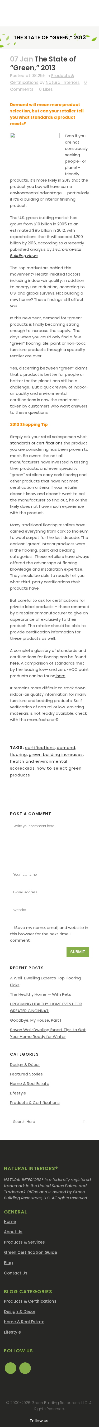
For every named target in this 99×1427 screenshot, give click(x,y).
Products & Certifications (35, 1102)
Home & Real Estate (29, 1083)
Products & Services (24, 1242)
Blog (8, 1262)
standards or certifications (36, 443)
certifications (40, 747)
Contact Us (15, 1273)
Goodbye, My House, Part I (35, 1020)
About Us (13, 1232)
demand (66, 747)
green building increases (56, 754)
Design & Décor (25, 1064)
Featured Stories (26, 1074)
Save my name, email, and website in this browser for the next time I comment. (49, 934)
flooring (18, 754)
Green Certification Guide (30, 1252)
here (14, 663)
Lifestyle (18, 1093)
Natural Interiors (63, 82)
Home (10, 1221)
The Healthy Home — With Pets (40, 994)
